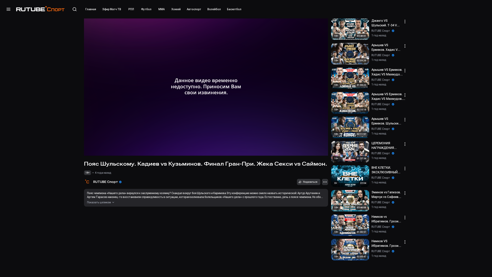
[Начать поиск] (74, 9)
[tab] (90, 9)
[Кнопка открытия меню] (8, 9)
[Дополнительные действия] (325, 182)
